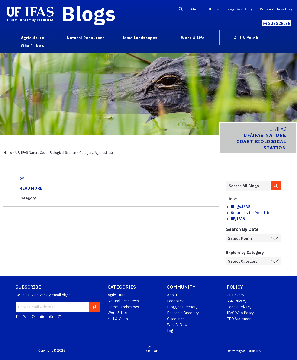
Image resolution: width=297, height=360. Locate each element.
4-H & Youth (118, 318)
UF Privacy (235, 295)
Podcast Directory (276, 9)
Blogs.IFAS (240, 206)
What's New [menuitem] (33, 45)
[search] (276, 185)
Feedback (175, 301)
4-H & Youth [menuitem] (246, 37)
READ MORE (30, 188)
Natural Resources (123, 301)
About (195, 9)
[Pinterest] (33, 316)
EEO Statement (240, 318)
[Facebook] (17, 316)
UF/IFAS (238, 218)
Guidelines (175, 318)
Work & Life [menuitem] (193, 37)
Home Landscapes (123, 307)
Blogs (88, 13)
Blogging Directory (182, 307)
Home (214, 9)
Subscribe (279, 23)
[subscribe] (94, 307)
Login (171, 330)
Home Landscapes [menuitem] (139, 37)
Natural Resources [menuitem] (86, 37)
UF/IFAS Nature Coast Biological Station (45, 152)
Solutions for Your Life (251, 212)
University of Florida (241, 351)
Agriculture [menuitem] (32, 37)
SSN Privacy (237, 301)
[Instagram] (59, 316)
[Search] (181, 10)
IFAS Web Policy (240, 312)
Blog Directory (239, 9)
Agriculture (117, 295)
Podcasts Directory (183, 312)
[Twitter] (24, 316)
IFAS (259, 351)
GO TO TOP (150, 351)
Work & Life (117, 312)
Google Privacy (239, 307)
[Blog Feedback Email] (51, 316)
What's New (177, 324)
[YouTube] (42, 316)
